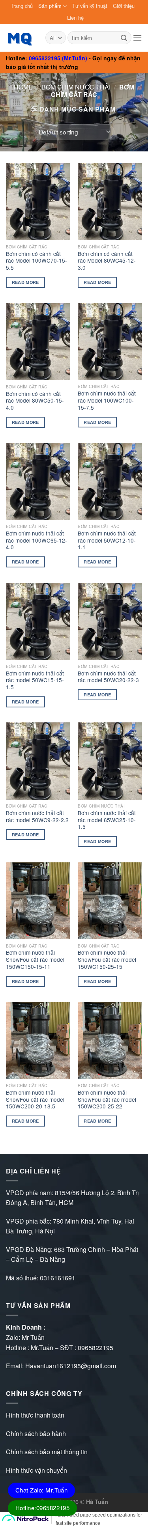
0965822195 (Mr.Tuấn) (58, 58)
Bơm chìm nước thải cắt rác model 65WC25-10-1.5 (107, 820)
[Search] (124, 38)
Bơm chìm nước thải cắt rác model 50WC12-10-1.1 (107, 540)
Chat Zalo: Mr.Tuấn (41, 1490)
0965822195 (95, 1347)
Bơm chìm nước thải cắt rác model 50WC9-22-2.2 (37, 816)
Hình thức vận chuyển (36, 1470)
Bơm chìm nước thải (76, 86)
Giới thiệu (124, 5)
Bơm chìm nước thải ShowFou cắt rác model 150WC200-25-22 (107, 1099)
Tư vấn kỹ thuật (89, 5)
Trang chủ (22, 5)
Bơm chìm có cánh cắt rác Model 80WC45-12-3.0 (107, 260)
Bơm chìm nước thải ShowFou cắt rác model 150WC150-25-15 (107, 959)
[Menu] (137, 37)
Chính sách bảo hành (36, 1433)
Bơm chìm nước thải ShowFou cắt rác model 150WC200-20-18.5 (35, 1099)
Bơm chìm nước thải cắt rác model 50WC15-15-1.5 (35, 680)
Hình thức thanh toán (35, 1415)
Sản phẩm (50, 5)
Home (23, 86)
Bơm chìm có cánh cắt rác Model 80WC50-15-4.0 (35, 400)
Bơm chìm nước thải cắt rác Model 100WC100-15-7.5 (107, 400)
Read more (25, 282)
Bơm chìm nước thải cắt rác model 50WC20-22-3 (108, 677)
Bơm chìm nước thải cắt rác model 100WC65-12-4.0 (36, 540)
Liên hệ (75, 17)
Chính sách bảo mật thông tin (47, 1451)
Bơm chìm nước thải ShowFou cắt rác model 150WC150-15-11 (35, 959)
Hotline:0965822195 (42, 1508)
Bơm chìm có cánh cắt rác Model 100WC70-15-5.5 (36, 260)
